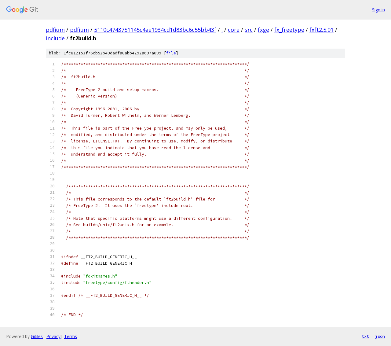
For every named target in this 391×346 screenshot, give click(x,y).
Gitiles (37, 336)
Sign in (378, 10)
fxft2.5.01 (321, 29)
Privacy (53, 336)
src (249, 29)
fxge (263, 29)
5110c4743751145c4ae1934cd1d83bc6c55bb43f (155, 29)
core (233, 29)
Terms (70, 336)
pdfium (55, 29)
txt (365, 336)
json (380, 336)
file (171, 53)
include (55, 38)
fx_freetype (289, 29)
